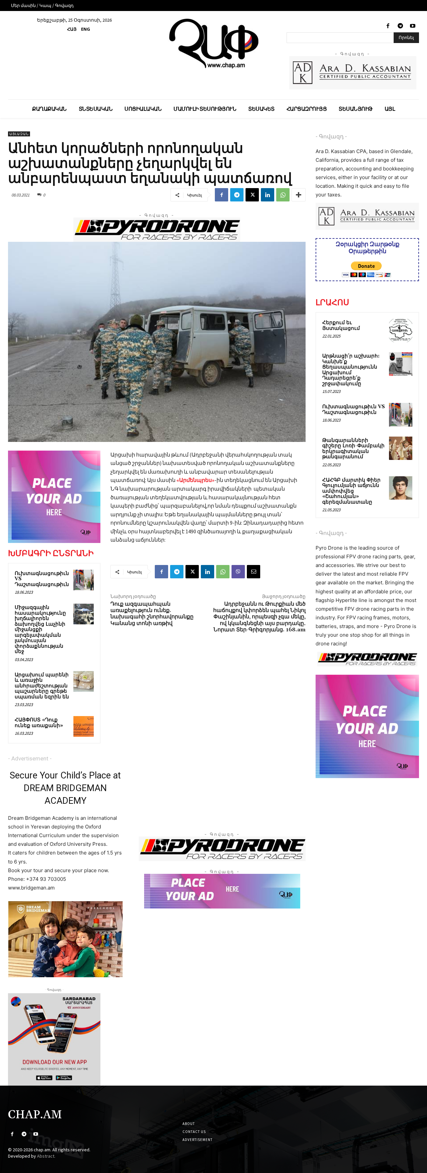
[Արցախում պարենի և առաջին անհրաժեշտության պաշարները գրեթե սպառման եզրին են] (83, 681)
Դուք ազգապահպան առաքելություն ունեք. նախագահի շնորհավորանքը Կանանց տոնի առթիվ (151, 614)
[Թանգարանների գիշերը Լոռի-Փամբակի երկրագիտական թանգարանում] (400, 448)
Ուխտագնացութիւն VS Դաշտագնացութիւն (353, 410)
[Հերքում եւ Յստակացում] (400, 330)
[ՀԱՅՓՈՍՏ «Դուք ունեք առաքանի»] (83, 726)
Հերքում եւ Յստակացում (341, 326)
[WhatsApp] (283, 194)
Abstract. (46, 1156)
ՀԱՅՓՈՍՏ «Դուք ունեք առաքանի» (39, 723)
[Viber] (238, 571)
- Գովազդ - (331, 136)
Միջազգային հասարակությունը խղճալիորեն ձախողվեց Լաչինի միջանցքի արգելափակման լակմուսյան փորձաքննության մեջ (40, 629)
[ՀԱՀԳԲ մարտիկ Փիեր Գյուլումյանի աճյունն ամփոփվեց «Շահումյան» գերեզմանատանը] (400, 488)
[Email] (253, 571)
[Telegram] (400, 26)
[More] (299, 194)
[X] (252, 194)
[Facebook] (387, 26)
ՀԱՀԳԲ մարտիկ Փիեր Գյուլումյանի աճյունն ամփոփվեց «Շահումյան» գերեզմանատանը (351, 491)
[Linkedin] (267, 194)
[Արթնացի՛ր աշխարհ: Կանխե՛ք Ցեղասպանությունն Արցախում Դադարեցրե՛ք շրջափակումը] (400, 364)
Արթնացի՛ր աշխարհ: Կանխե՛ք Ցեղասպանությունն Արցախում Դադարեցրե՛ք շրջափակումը (351, 370)
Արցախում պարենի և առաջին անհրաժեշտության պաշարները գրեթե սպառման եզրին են (42, 686)
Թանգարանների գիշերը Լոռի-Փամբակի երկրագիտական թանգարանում (353, 448)
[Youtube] (412, 26)
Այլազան (19, 134)
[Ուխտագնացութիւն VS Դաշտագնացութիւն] (83, 580)
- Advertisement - (30, 758)
